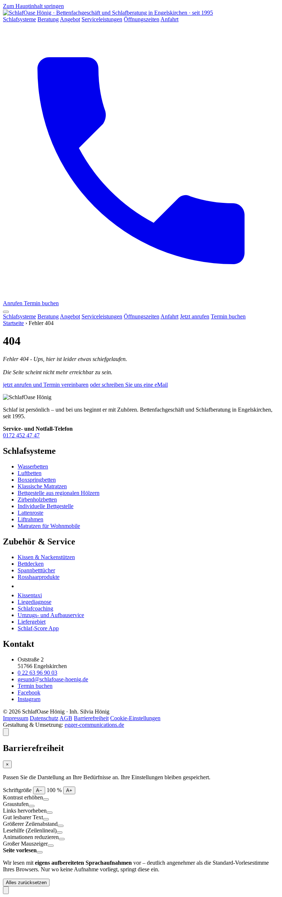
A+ (69, 790)
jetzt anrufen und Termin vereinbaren (45, 385)
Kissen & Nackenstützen (46, 557)
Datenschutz (44, 718)
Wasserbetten (33, 466)
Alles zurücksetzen (26, 882)
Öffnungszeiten (141, 19)
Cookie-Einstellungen (135, 718)
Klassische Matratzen (42, 486)
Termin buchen (41, 303)
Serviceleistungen (102, 19)
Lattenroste (30, 513)
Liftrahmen (30, 519)
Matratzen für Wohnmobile (49, 526)
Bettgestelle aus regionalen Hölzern (59, 493)
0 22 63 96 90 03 (37, 673)
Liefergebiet (32, 622)
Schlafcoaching (35, 608)
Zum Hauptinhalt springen (33, 6)
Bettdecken (31, 564)
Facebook (29, 692)
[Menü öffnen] (6, 312)
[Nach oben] (6, 890)
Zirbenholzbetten (37, 499)
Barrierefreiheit (91, 718)
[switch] (46, 799)
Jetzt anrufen (194, 316)
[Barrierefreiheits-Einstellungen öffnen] (6, 732)
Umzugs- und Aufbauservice (51, 615)
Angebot (70, 19)
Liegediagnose (34, 602)
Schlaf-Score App (38, 628)
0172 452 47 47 (21, 435)
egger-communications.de (94, 725)
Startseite (13, 323)
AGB (65, 718)
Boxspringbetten (37, 480)
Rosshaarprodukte (38, 577)
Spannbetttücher (36, 570)
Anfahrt (169, 19)
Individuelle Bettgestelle (45, 506)
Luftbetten (29, 473)
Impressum (15, 718)
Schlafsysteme (19, 19)
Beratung (48, 19)
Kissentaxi (30, 595)
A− (39, 790)
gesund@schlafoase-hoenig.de (53, 679)
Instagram (29, 699)
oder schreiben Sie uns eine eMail (129, 385)
